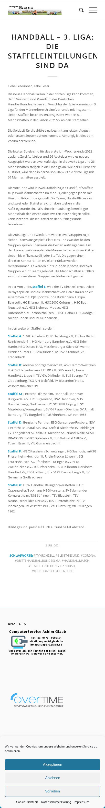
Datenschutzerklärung (56, 802)
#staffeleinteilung (44, 566)
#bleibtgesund (67, 555)
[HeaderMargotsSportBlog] (34, 10)
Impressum (81, 802)
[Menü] (90, 10)
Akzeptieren (52, 764)
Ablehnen (52, 778)
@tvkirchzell (43, 555)
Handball (68, 566)
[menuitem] (79, 10)
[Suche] (79, 10)
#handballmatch (75, 560)
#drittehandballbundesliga (37, 560)
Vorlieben (52, 791)
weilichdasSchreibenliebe (52, 571)
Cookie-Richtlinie (27, 802)
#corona (88, 555)
